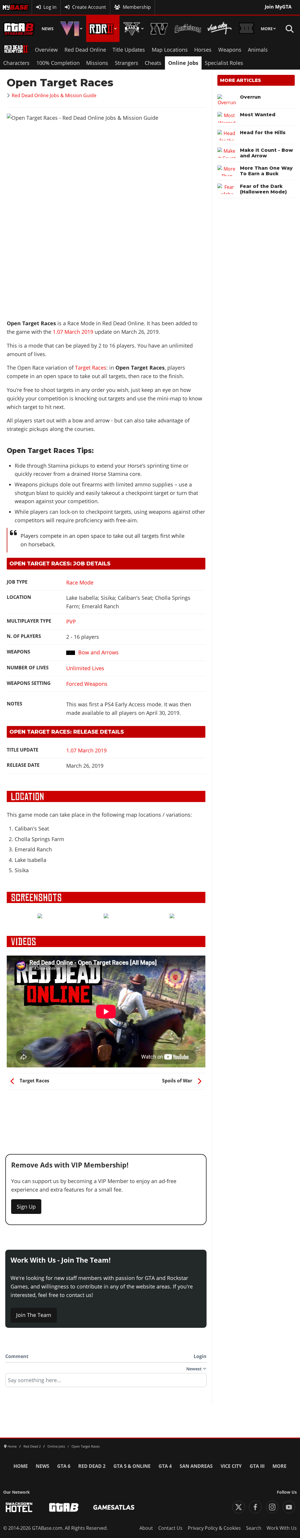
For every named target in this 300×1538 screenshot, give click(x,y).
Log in (50, 7)
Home (20, 1466)
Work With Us (282, 1528)
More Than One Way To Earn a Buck (266, 170)
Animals (258, 49)
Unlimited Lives (85, 668)
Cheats (153, 62)
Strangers (126, 62)
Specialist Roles (224, 62)
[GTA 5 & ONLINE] (133, 29)
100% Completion (58, 62)
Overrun (250, 97)
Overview (46, 49)
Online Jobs (183, 62)
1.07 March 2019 (74, 331)
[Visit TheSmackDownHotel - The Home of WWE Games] (19, 1507)
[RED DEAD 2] (103, 29)
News (48, 28)
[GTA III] (247, 29)
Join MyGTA (278, 7)
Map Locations (170, 49)
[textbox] (106, 1382)
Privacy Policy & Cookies (214, 1528)
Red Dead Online (85, 49)
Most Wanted (257, 114)
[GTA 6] (71, 29)
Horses (203, 49)
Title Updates (128, 49)
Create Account (89, 7)
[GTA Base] (19, 29)
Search (253, 1528)
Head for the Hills (263, 132)
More (267, 28)
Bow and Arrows (98, 652)
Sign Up (26, 1206)
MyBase (10, 7)
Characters (16, 62)
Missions (97, 62)
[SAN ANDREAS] (188, 29)
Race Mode (79, 582)
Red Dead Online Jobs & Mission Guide (54, 95)
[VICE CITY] (220, 29)
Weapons (229, 49)
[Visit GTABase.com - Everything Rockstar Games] (64, 1507)
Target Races (90, 367)
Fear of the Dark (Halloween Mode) (263, 189)
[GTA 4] (159, 29)
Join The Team (33, 1314)
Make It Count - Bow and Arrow (266, 153)
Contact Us (170, 1528)
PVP (71, 621)
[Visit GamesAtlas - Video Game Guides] (114, 1507)
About (146, 1528)
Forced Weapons (87, 683)
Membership (137, 7)
